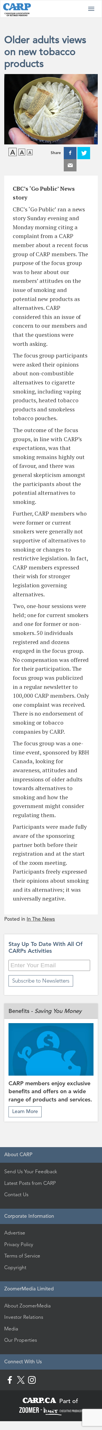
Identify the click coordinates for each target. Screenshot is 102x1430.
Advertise (14, 1233)
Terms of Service (22, 1256)
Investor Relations (23, 1317)
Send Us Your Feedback (30, 1171)
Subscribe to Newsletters (40, 981)
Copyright (15, 1267)
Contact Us (16, 1194)
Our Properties (20, 1340)
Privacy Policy (18, 1244)
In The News (41, 919)
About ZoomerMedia (27, 1306)
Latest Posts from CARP (30, 1183)
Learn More (25, 1111)
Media (11, 1329)
